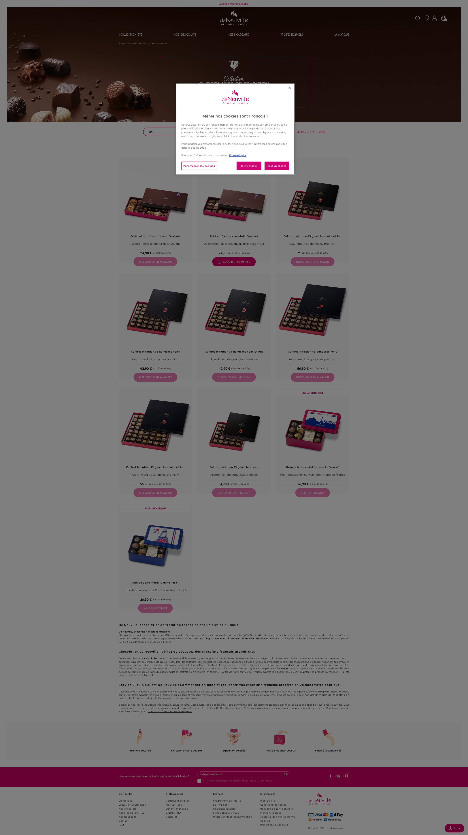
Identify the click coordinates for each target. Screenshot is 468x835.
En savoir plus (237, 155)
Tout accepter (276, 166)
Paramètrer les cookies (199, 166)
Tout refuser (249, 166)
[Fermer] (290, 88)
